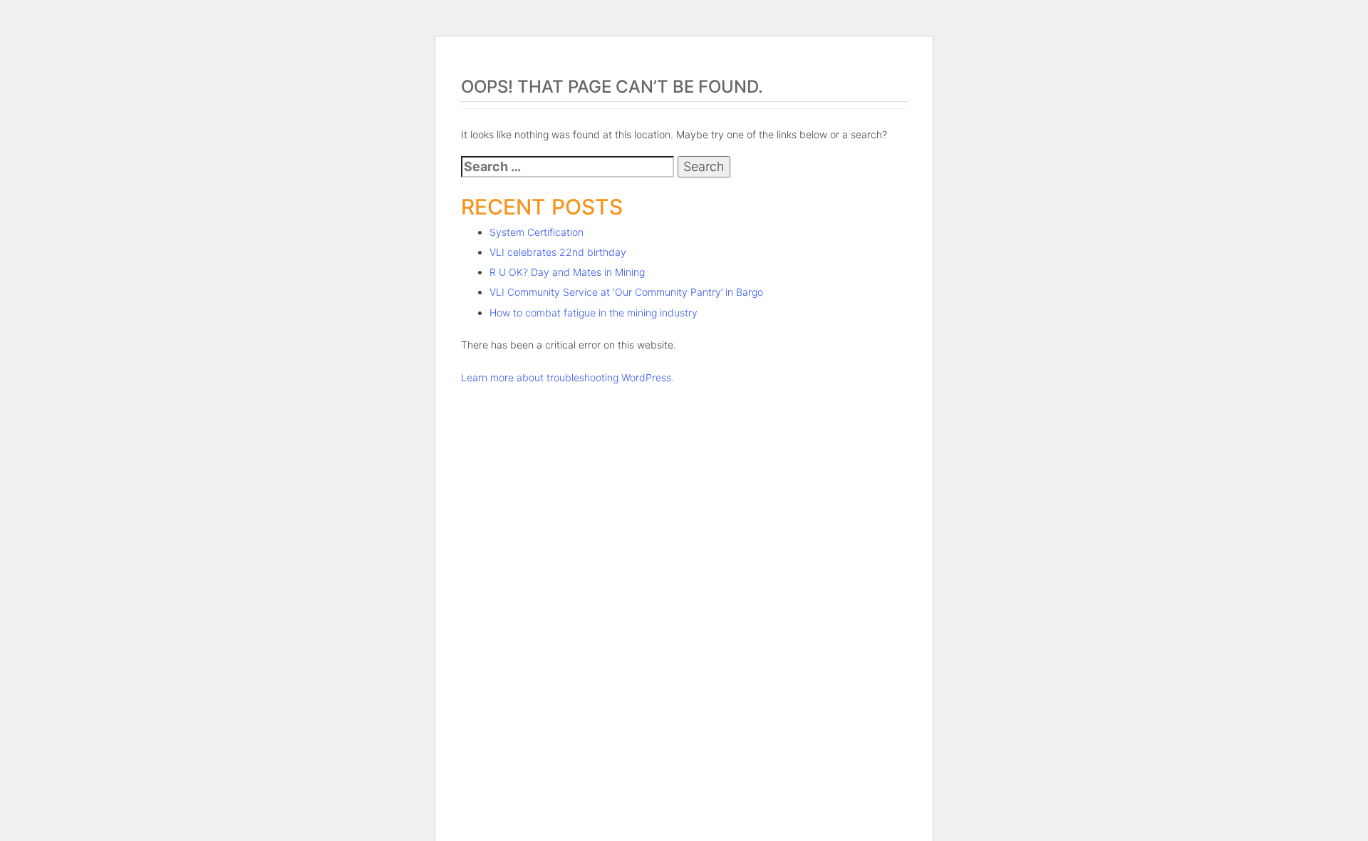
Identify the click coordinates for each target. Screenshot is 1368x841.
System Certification (536, 232)
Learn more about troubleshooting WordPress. (567, 377)
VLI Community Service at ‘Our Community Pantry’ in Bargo (626, 292)
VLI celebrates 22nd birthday (557, 252)
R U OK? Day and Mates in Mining (567, 272)
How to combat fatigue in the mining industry (593, 312)
